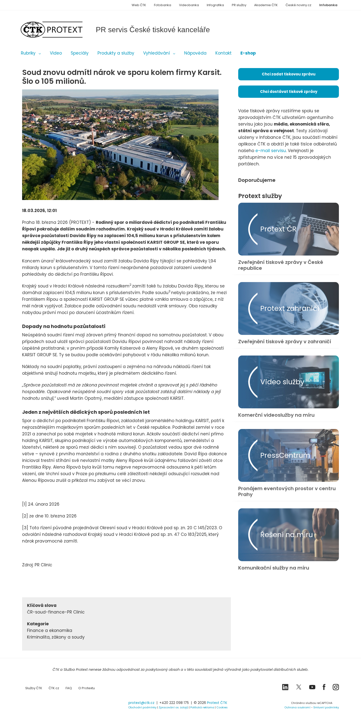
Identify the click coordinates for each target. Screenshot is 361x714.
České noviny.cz (298, 5)
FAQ (69, 688)
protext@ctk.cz (141, 702)
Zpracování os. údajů (173, 707)
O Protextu (86, 688)
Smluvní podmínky (326, 707)
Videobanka (189, 5)
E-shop (248, 53)
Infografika (215, 5)
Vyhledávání (156, 53)
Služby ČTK (33, 688)
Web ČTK (139, 5)
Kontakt (223, 53)
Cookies (222, 707)
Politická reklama (202, 707)
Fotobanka (162, 5)
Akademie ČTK (266, 5)
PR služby (239, 5)
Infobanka (328, 5)
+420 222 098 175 (174, 702)
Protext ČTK (217, 702)
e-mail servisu (270, 151)
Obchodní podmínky (142, 707)
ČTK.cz (54, 688)
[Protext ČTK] (46, 704)
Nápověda (195, 53)
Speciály (80, 53)
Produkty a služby (115, 53)
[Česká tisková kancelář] (59, 29)
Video (56, 53)
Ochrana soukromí (297, 707)
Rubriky (28, 53)
